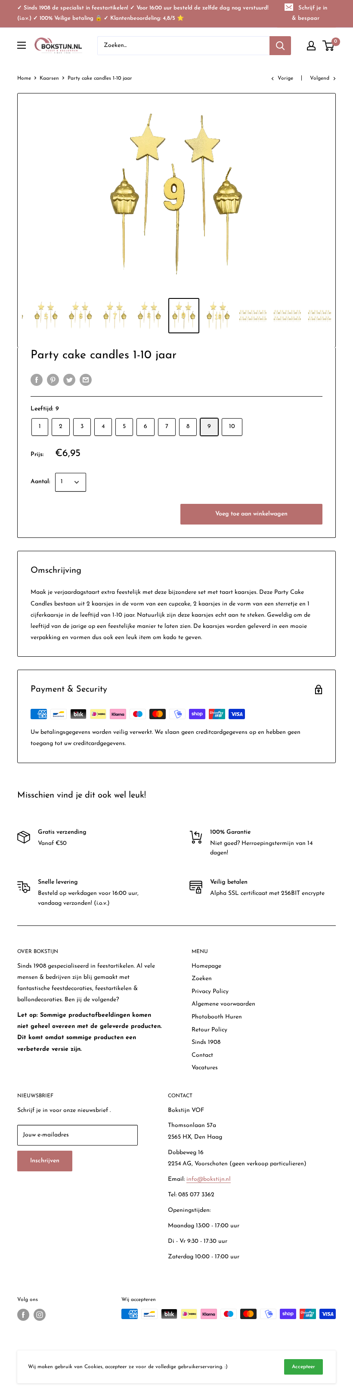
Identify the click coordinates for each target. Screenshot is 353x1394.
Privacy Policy (210, 991)
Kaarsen (49, 78)
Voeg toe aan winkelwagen (251, 514)
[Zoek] (280, 45)
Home (24, 78)
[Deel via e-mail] (86, 380)
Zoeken (202, 978)
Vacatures (205, 1068)
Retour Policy (209, 1030)
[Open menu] (21, 45)
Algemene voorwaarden (223, 1004)
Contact (202, 1055)
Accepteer (303, 1366)
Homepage (206, 966)
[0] (328, 45)
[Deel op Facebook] (37, 380)
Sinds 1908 (206, 1042)
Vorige (285, 78)
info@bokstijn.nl (208, 1179)
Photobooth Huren (217, 1017)
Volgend (319, 78)
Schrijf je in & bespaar (309, 13)
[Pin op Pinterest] (53, 380)
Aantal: (40, 481)
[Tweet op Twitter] (69, 380)
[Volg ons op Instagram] (40, 1315)
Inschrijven (44, 1161)
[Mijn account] (311, 45)
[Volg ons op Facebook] (23, 1315)
